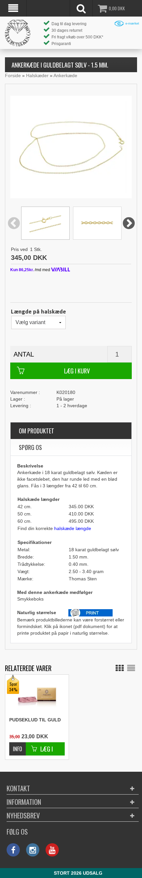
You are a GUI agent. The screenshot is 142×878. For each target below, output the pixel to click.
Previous (14, 224)
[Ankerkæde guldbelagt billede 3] (97, 223)
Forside (13, 75)
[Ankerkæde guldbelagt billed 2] (45, 223)
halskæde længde (72, 528)
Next (129, 224)
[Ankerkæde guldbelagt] (71, 146)
